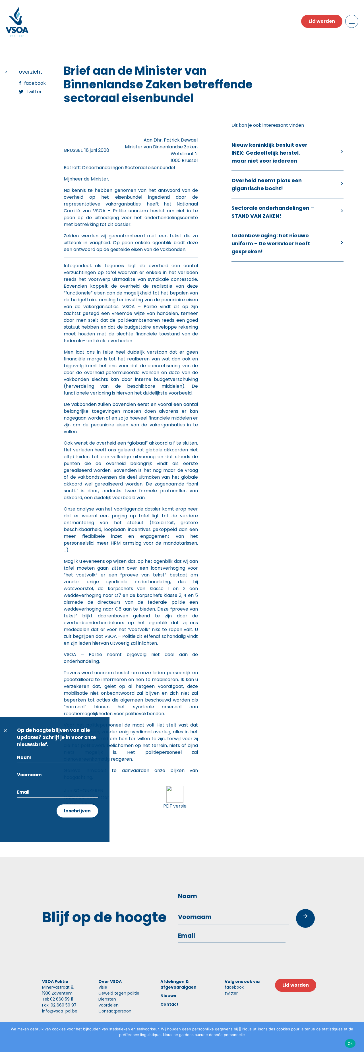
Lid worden (322, 21)
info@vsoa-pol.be (59, 1011)
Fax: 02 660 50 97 (59, 1005)
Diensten (107, 999)
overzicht (30, 71)
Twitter (34, 91)
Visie (102, 987)
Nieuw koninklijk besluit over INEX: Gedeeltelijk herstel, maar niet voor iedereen (269, 152)
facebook (234, 987)
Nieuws (168, 996)
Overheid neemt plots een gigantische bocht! (266, 184)
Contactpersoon (114, 1011)
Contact (169, 1004)
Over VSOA (110, 981)
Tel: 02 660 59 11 (57, 999)
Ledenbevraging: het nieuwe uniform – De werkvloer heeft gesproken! (270, 243)
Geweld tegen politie (118, 993)
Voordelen (108, 1005)
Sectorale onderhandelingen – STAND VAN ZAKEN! (272, 211)
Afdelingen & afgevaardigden (178, 984)
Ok (350, 1043)
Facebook (35, 83)
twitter (231, 993)
